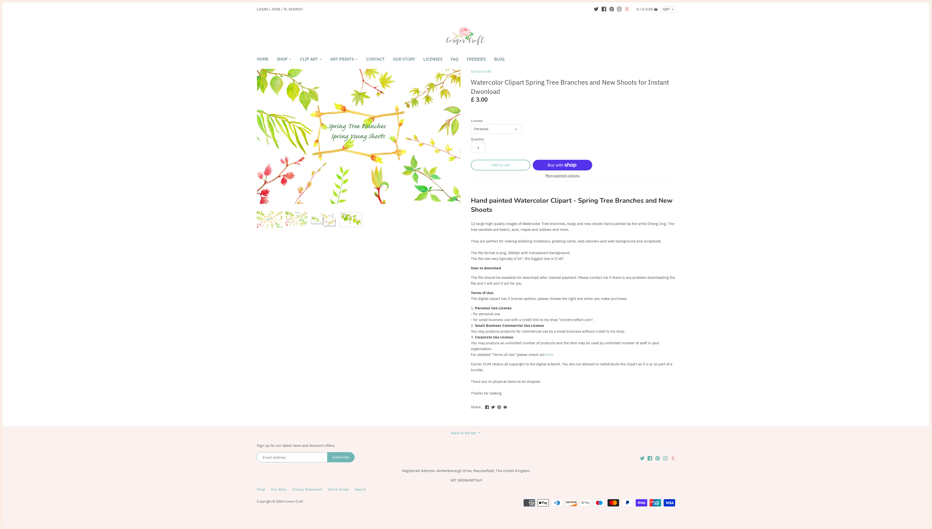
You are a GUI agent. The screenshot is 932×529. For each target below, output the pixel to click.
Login (262, 9)
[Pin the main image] (499, 406)
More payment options (562, 175)
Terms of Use (338, 489)
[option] (270, 219)
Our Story (279, 489)
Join (275, 9)
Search (360, 489)
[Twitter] (596, 9)
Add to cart (500, 165)
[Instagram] (619, 9)
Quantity (477, 139)
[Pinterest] (611, 9)
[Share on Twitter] (493, 406)
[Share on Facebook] (487, 406)
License (477, 121)
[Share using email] (505, 406)
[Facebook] (604, 9)
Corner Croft (481, 71)
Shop (261, 489)
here (549, 354)
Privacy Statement (307, 489)
